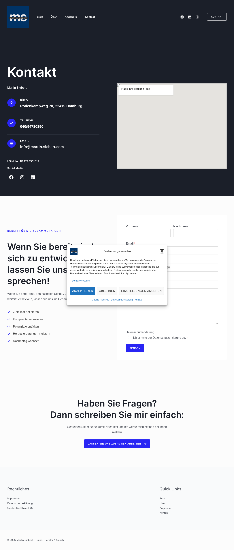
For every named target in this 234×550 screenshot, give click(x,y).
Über (54, 16)
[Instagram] (197, 17)
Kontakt (138, 300)
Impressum (13, 498)
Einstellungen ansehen (141, 290)
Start (40, 16)
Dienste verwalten (81, 280)
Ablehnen (107, 290)
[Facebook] (182, 17)
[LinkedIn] (189, 17)
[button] (162, 251)
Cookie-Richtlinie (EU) (20, 507)
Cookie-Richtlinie (100, 300)
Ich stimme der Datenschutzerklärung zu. (159, 337)
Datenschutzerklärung (122, 300)
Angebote (71, 16)
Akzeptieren (82, 290)
